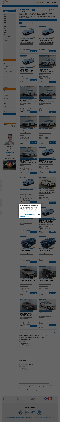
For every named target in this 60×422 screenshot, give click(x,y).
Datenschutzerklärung (23, 216)
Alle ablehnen (33, 214)
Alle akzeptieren (27, 214)
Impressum (27, 216)
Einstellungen (38, 214)
